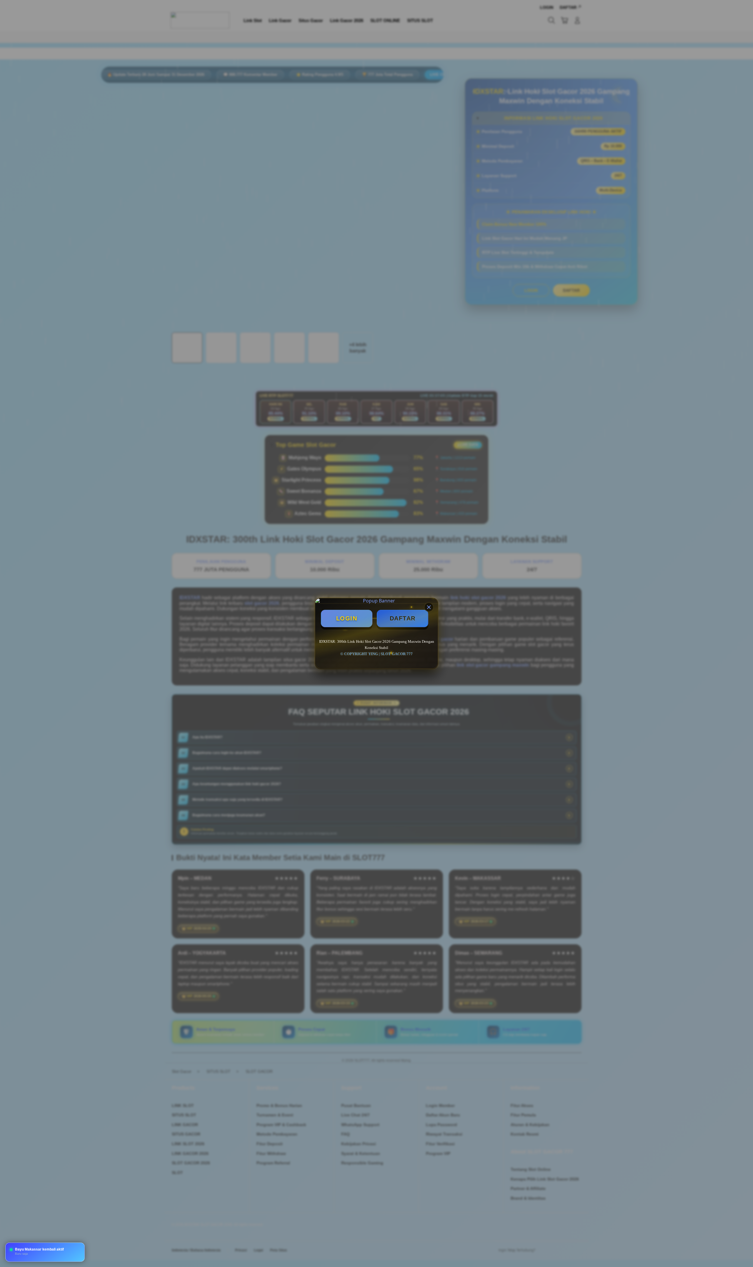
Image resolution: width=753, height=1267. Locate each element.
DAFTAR (403, 618)
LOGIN (346, 618)
